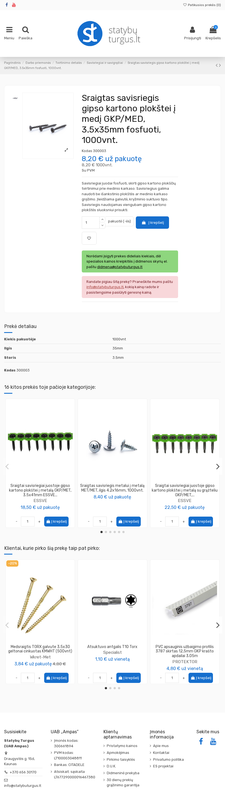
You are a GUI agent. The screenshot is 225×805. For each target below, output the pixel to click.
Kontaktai (161, 753)
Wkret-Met (40, 657)
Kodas (87, 151)
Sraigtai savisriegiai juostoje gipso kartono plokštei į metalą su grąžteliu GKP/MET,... (185, 490)
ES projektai (163, 766)
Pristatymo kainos (122, 746)
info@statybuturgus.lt (22, 786)
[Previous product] (217, 65)
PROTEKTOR (184, 661)
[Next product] (220, 65)
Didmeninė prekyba (123, 773)
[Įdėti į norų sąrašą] (36, 481)
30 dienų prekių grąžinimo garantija (123, 782)
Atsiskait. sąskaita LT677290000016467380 (74, 774)
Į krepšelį (156, 222)
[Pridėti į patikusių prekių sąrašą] (89, 238)
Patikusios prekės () (204, 5)
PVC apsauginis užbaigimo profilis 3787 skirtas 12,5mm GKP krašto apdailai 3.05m (185, 651)
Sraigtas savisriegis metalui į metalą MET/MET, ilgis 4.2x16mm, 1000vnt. (112, 488)
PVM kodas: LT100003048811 (68, 755)
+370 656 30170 (23, 772)
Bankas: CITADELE (69, 765)
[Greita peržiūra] (43, 481)
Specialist (112, 652)
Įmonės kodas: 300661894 (66, 743)
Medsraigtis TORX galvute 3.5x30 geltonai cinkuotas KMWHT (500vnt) (40, 649)
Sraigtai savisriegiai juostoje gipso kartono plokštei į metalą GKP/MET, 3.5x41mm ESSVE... (40, 490)
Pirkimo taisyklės (121, 759)
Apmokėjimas (118, 753)
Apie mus (161, 746)
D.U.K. (111, 766)
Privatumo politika (168, 759)
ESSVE (40, 500)
